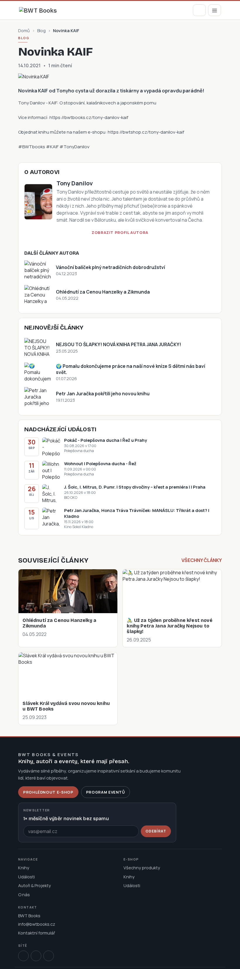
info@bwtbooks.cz (36, 924)
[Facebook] (23, 956)
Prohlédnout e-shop (48, 792)
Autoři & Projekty (34, 885)
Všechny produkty (142, 867)
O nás (24, 894)
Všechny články (201, 560)
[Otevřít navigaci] (214, 10)
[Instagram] (36, 956)
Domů (24, 30)
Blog (41, 30)
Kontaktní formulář (36, 933)
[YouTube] (48, 956)
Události (26, 877)
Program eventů (105, 792)
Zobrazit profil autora (120, 232)
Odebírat (155, 831)
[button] (199, 10)
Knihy (23, 867)
